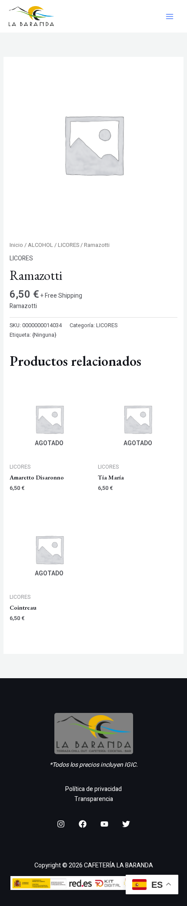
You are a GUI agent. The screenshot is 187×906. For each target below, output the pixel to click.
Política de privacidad (93, 789)
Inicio (16, 245)
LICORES (68, 245)
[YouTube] (104, 824)
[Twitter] (126, 824)
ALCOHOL (40, 245)
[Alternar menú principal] (169, 16)
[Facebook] (83, 824)
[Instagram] (61, 824)
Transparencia (93, 799)
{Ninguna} (44, 335)
